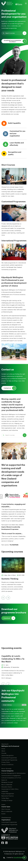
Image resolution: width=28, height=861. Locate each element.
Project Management (7, 793)
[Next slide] (8, 598)
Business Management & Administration (13, 773)
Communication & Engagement (10, 775)
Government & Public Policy (9, 789)
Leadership (4, 791)
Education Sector (6, 787)
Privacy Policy (5, 762)
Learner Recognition (7, 755)
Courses (3, 753)
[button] (14, 123)
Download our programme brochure (12, 41)
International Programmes (9, 760)
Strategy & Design (6, 800)
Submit (24, 704)
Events (3, 813)
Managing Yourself (7, 782)
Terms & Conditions (7, 764)
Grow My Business (19, 857)
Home (3, 748)
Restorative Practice (7, 796)
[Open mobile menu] (26, 3)
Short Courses (5, 809)
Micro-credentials (6, 784)
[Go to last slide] (3, 598)
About (3, 751)
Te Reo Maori (5, 798)
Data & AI (4, 780)
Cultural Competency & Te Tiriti (11, 777)
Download (7, 618)
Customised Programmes (9, 757)
